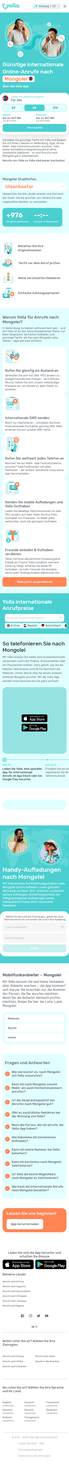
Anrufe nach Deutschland (16, 1291)
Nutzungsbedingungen (30, 1449)
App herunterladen (25, 1224)
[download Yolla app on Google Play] (34, 728)
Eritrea (15, 625)
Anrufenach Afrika (13, 1361)
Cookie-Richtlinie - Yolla (31, 1443)
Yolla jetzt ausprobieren (34, 581)
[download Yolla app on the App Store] (34, 718)
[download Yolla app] (18, 1264)
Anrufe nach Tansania (14, 1301)
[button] (47, 6)
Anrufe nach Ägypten (14, 1286)
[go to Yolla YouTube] (47, 1316)
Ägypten (32, 625)
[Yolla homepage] (11, 6)
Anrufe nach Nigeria (13, 1305)
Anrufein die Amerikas (47, 1361)
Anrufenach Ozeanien (14, 1366)
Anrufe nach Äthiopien (15, 1296)
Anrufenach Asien (45, 1356)
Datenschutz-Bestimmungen (34, 1456)
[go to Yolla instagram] (30, 1316)
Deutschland (52, 625)
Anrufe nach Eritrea (13, 1281)
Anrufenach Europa (13, 1356)
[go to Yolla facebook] (22, 1316)
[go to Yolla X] (39, 1316)
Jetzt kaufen (34, 127)
